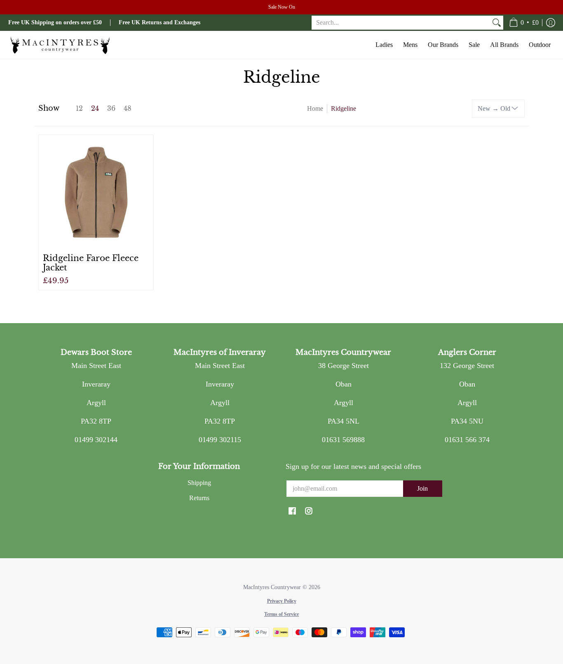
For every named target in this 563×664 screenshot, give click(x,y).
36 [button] (111, 108)
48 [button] (127, 108)
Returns (199, 497)
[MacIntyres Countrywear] (59, 45)
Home (315, 108)
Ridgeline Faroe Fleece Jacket (90, 263)
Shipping (199, 482)
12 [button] (79, 108)
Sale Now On (281, 7)
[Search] (496, 23)
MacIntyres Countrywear (272, 587)
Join (422, 488)
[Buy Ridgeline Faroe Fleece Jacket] (96, 192)
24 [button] (95, 108)
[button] (523, 22)
